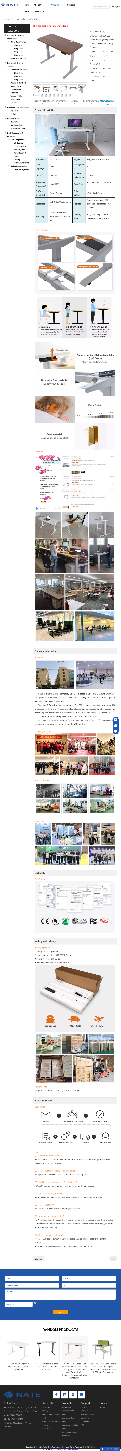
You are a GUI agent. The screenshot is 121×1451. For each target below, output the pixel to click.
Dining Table (15, 99)
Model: (93, 51)
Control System (20, 146)
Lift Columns (19, 143)
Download (85, 1421)
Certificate (74, 101)
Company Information (58, 101)
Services (84, 1407)
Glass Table (15, 93)
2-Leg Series (18, 48)
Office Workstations (18, 58)
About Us (46, 1407)
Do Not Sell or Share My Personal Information (60, 1450)
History (45, 1411)
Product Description (42, 101)
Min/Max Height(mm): (95, 70)
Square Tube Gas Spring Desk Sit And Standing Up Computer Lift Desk (74, 1366)
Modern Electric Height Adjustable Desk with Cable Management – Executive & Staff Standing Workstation (103, 1353)
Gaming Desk (16, 86)
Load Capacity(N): (95, 62)
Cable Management (21, 169)
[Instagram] (81, 1394)
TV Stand (14, 103)
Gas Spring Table (17, 125)
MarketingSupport (88, 1414)
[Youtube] (73, 1394)
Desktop (17, 159)
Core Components (18, 139)
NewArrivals (66, 1407)
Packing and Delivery (91, 101)
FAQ (82, 1425)
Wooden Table (16, 96)
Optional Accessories (19, 166)
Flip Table (14, 110)
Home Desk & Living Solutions (15, 64)
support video (86, 1418)
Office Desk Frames (18, 42)
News (102, 1407)
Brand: (92, 56)
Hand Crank (15, 122)
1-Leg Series (18, 45)
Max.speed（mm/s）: (94, 78)
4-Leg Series (18, 55)
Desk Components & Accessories (15, 134)
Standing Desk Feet (21, 163)
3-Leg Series (18, 52)
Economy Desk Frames (19, 69)
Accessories (66, 1436)
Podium (13, 114)
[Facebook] (56, 1394)
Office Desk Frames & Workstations (15, 37)
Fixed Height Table (18, 128)
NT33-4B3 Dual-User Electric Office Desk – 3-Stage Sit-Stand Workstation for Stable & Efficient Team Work (46, 1367)
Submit (60, 1312)
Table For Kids (16, 89)
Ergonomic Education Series (18, 107)
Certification (85, 1411)
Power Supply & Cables (20, 154)
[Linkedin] (64, 1394)
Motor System (19, 149)
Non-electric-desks (14, 118)
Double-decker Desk (18, 83)
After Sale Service (107, 101)
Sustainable (46, 1429)
